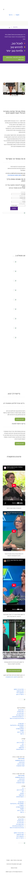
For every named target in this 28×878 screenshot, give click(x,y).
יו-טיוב (12, 677)
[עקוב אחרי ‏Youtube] (22, 6)
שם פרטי (23, 192)
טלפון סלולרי (22, 203)
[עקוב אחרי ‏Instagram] (24, 6)
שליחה (14, 208)
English (17, 14)
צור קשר (10, 14)
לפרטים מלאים (20, 419)
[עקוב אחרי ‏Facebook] (19, 6)
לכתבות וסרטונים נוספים (14, 670)
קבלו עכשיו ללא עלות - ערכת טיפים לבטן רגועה (15, 58)
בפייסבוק (16, 677)
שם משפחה (22, 196)
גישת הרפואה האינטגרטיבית (14, 175)
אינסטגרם (8, 677)
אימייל (23, 200)
